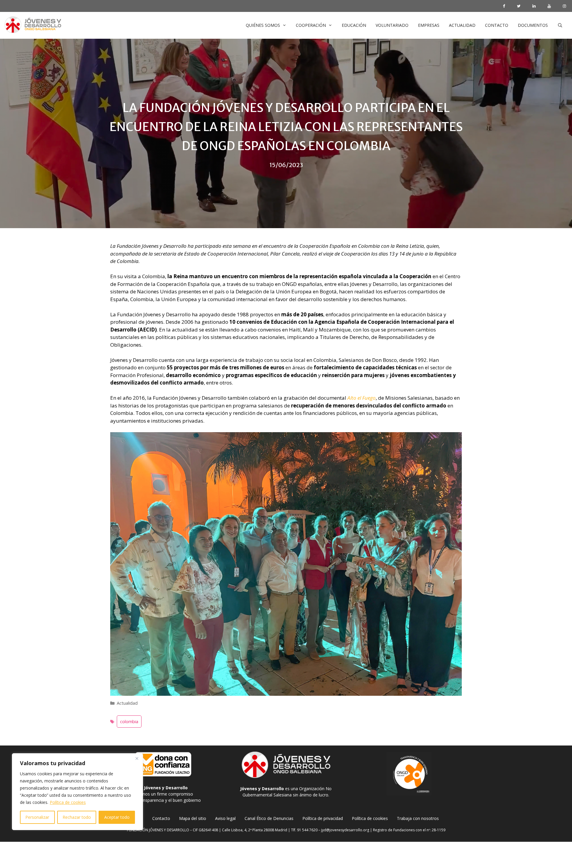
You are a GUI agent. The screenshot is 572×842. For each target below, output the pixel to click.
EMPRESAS (428, 25)
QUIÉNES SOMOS (263, 25)
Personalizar (37, 817)
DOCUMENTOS (533, 25)
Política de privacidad (322, 818)
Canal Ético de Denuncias (269, 818)
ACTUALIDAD (462, 25)
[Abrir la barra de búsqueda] (560, 25)
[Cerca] (136, 758)
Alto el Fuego (361, 397)
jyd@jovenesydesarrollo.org (345, 829)
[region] (77, 791)
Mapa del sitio (192, 818)
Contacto (161, 818)
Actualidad (127, 703)
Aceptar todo (117, 817)
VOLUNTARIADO (392, 25)
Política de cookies (68, 802)
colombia (129, 721)
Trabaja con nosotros (418, 818)
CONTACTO (496, 25)
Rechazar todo (77, 817)
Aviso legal (225, 818)
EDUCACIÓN (354, 25)
